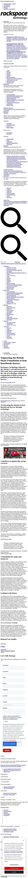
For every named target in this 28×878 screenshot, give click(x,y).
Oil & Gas (9, 126)
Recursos (6, 145)
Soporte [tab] (7, 651)
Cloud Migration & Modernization (15, 95)
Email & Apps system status (10, 793)
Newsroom (9, 197)
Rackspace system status (9, 794)
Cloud (7, 393)
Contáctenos (4, 263)
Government (9, 132)
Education (9, 134)
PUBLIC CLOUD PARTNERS (14, 78)
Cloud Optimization (11, 98)
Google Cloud (10, 82)
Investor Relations (11, 194)
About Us (9, 188)
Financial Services (11, 125)
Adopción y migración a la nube (11, 836)
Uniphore (9, 74)
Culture (8, 189)
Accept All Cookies (14, 868)
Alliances (9, 192)
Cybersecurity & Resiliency (13, 102)
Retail (8, 140)
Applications (10, 104)
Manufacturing (10, 139)
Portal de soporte (7, 811)
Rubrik (8, 76)
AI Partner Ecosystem (9, 63)
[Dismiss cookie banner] (23, 841)
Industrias (6, 112)
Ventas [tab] (2, 651)
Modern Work (10, 105)
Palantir (8, 73)
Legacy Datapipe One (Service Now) (12, 769)
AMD (8, 70)
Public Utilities (10, 127)
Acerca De (6, 176)
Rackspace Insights (16, 158)
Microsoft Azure (10, 81)
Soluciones (6, 21)
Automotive (9, 141)
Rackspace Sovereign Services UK (12, 770)
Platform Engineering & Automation (15, 100)
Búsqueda (17, 262)
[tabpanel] (14, 704)
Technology (9, 144)
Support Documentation (9, 786)
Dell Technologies (11, 77)
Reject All (14, 872)
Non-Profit (8, 382)
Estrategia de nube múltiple (10, 829)
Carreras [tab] (12, 651)
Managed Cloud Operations (13, 97)
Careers (8, 196)
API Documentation (8, 788)
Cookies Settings (14, 864)
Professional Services (6, 400)
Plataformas (6, 84)
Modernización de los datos (10, 830)
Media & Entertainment (12, 143)
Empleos (6, 812)
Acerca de (6, 810)
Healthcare (9, 123)
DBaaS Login (7, 771)
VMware (9, 72)
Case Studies (17, 164)
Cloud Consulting (11, 94)
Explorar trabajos (5, 807)
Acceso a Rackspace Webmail (14, 766)
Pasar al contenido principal (7, 1)
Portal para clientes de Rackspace (9, 765)
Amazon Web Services (12, 80)
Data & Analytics (11, 101)
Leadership (9, 190)
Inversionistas (7, 814)
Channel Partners (11, 193)
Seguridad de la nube (9, 831)
